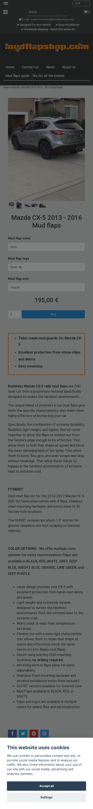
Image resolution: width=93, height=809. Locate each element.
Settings (46, 797)
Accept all (46, 786)
